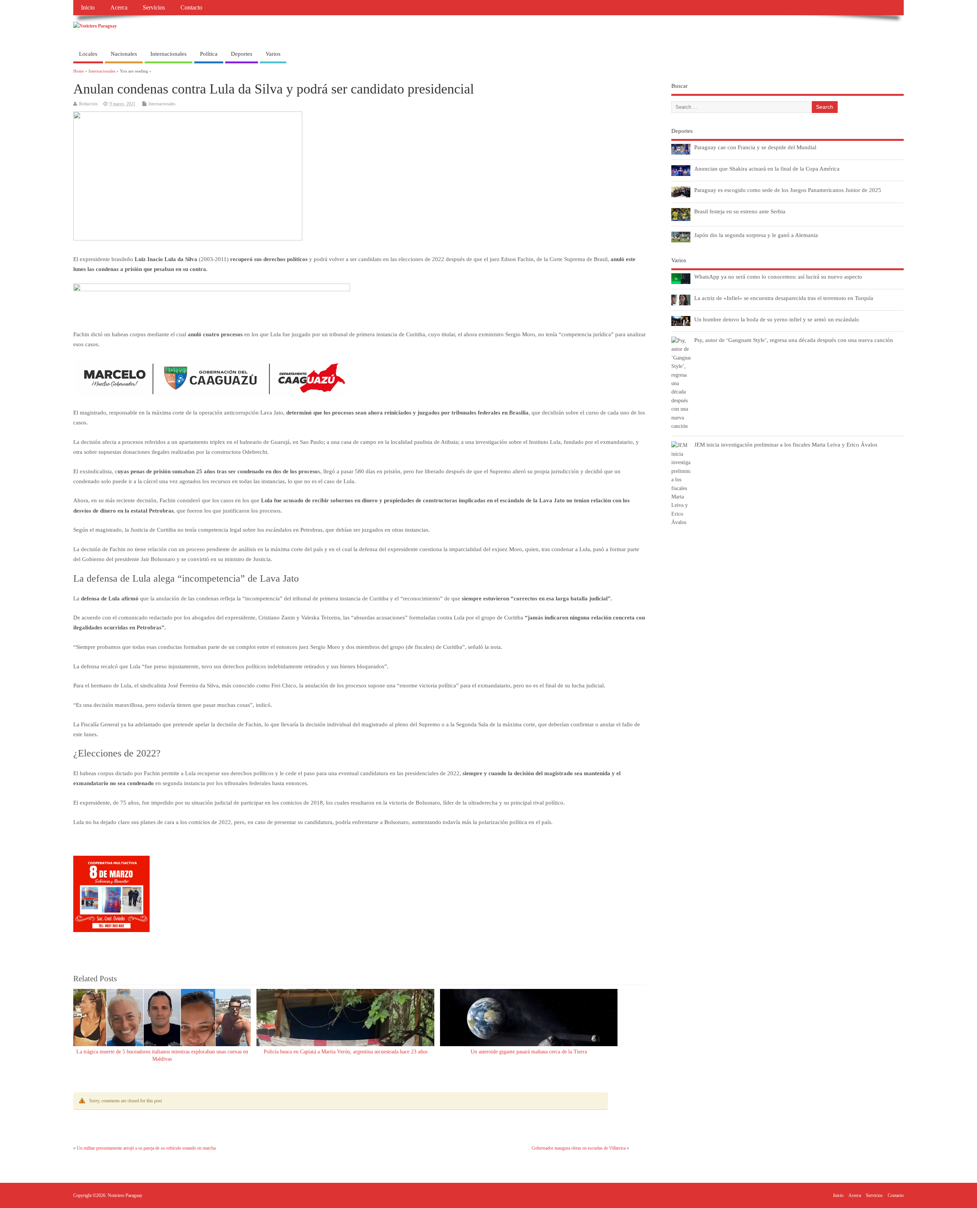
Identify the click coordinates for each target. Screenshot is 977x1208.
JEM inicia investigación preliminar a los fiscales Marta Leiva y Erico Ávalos (785, 444)
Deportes (241, 54)
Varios (273, 54)
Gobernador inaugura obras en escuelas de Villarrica (579, 1148)
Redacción (88, 103)
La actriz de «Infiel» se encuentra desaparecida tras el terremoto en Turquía (783, 298)
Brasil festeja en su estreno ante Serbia (739, 211)
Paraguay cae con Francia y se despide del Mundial (755, 147)
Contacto (191, 7)
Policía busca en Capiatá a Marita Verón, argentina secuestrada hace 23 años (345, 1052)
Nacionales (124, 54)
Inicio (88, 7)
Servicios (154, 7)
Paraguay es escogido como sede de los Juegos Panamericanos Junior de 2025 (787, 190)
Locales (88, 54)
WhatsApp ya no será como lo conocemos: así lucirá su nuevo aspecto (778, 276)
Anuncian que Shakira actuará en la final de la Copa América (767, 168)
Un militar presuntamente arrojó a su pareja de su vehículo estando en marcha (146, 1148)
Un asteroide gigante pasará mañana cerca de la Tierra (529, 1052)
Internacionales (168, 54)
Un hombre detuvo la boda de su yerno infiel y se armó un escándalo (776, 319)
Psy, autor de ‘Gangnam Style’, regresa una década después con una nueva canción (793, 340)
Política (209, 54)
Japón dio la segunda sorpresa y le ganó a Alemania (756, 235)
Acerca (118, 7)
